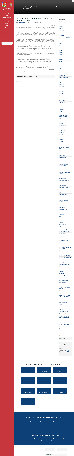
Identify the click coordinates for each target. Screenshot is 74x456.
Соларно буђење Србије (63, 280)
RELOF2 (60, 54)
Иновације (61, 93)
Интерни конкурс (62, 95)
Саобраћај (61, 266)
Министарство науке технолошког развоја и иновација (63, 191)
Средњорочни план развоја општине (64, 288)
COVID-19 (61, 21)
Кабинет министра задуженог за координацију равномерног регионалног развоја (65, 115)
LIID (60, 41)
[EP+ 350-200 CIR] (44, 440)
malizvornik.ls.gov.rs (66, 355)
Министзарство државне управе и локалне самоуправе (65, 204)
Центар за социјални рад (64, 324)
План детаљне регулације (64, 229)
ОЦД (60, 226)
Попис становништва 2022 (64, 235)
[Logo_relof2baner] (34, 440)
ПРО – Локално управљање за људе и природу (65, 248)
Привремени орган (63, 245)
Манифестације (62, 155)
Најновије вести (62, 207)
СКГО (60, 278)
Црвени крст (61, 326)
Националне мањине (63, 209)
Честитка (61, 328)
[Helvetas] (34, 438)
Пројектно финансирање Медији (65, 253)
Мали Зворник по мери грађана (65, 153)
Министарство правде (63, 194)
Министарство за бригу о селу (65, 170)
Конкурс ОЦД (62, 130)
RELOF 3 (60, 52)
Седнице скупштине (63, 273)
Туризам (61, 304)
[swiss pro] (63, 438)
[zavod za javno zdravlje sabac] (63, 421)
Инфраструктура (62, 98)
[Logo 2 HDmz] (44, 421)
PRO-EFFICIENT (62, 50)
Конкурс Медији (62, 127)
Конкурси (61, 134)
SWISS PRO (61, 61)
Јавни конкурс (62, 102)
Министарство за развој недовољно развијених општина (65, 181)
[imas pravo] (34, 421)
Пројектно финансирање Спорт (65, 257)
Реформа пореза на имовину (64, 264)
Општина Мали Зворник (22, 22)
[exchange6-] (53, 440)
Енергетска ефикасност (63, 77)
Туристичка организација (64, 306)
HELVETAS (61, 33)
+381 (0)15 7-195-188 (67, 350)
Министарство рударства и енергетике (64, 197)
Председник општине (63, 240)
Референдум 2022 (62, 262)
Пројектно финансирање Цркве (65, 259)
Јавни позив (61, 107)
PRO (60, 45)
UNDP (60, 63)
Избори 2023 (61, 86)
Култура (61, 139)
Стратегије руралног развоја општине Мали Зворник (64, 296)
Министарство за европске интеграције (64, 173)
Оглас (60, 216)
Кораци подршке (62, 136)
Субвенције (61, 298)
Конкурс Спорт (62, 132)
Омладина (61, 222)
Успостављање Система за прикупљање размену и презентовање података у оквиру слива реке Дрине (64, 315)
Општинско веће (62, 224)
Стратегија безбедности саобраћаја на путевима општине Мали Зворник (65, 292)
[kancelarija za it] (53, 420)
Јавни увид (61, 109)
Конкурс (61, 123)
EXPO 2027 (61, 30)
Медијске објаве (62, 157)
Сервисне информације (63, 275)
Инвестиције (61, 91)
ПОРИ (60, 238)
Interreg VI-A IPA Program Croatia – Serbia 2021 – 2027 (65, 38)
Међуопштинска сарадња (64, 159)
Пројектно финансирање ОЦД (65, 255)
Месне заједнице (62, 162)
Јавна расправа (62, 100)
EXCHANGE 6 (61, 28)
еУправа (61, 79)
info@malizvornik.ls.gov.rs (64, 353)
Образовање (61, 214)
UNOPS (60, 66)
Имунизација (61, 88)
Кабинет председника (63, 118)
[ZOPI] (53, 421)
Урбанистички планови (63, 311)
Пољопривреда (62, 233)
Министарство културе (63, 187)
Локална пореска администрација (62, 142)
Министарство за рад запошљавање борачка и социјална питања (64, 177)
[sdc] (53, 438)
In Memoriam (61, 35)
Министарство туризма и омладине (64, 201)
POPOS (60, 43)
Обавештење (62, 211)
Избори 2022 (61, 84)
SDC (60, 57)
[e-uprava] (34, 420)
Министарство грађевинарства (65, 167)
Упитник (61, 309)
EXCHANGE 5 (61, 26)
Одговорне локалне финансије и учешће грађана (65, 219)
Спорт (60, 284)
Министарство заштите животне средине (64, 185)
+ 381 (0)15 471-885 (65, 351)
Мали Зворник (62, 150)
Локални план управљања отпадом (64, 148)
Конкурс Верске (62, 125)
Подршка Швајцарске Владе (64, 231)
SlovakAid (61, 59)
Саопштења (61, 271)
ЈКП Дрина (61, 111)
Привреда (61, 242)
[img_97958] (63, 420)
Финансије (61, 319)
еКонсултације (62, 75)
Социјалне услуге (62, 282)
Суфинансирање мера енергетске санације (63, 302)
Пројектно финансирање (64, 250)
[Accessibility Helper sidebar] (73, 1)
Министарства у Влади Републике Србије (63, 165)
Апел (60, 68)
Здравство (61, 82)
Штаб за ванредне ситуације (64, 331)
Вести (32, 22)
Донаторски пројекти (63, 73)
